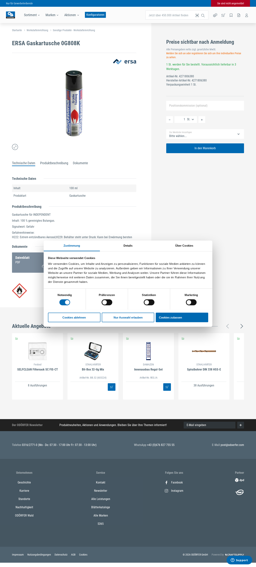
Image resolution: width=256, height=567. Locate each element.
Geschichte (24, 482)
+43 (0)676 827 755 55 (160, 445)
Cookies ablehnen (74, 317)
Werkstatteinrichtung (37, 30)
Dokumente (80, 163)
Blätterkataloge (100, 507)
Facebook (177, 482)
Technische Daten (23, 163)
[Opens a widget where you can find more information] (239, 560)
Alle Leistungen (100, 499)
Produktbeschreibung (54, 163)
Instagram (177, 490)
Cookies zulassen (170, 317)
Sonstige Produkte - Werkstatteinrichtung (74, 30)
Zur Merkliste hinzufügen (180, 132)
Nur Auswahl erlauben (128, 317)
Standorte (24, 499)
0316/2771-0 (30, 445)
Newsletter (100, 490)
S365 (101, 524)
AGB (73, 554)
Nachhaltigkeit (24, 507)
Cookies (83, 554)
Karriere (24, 490)
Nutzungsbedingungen (39, 554)
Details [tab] (128, 245)
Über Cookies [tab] (184, 245)
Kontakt (100, 482)
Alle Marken (101, 515)
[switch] (107, 302)
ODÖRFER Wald (24, 515)
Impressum (18, 554)
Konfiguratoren (95, 15)
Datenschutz (61, 554)
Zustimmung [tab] (72, 245)
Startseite (17, 30)
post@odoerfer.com (232, 445)
